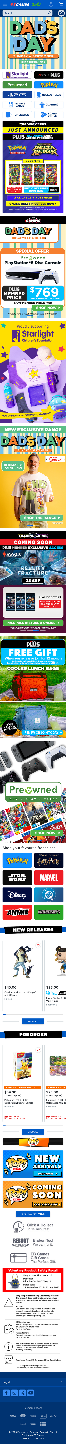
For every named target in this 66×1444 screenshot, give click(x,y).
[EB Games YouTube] (30, 1393)
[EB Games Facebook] (6, 1393)
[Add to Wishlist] (38, 945)
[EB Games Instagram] (14, 1393)
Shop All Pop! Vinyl (33, 1213)
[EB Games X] (22, 1393)
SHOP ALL (33, 1021)
